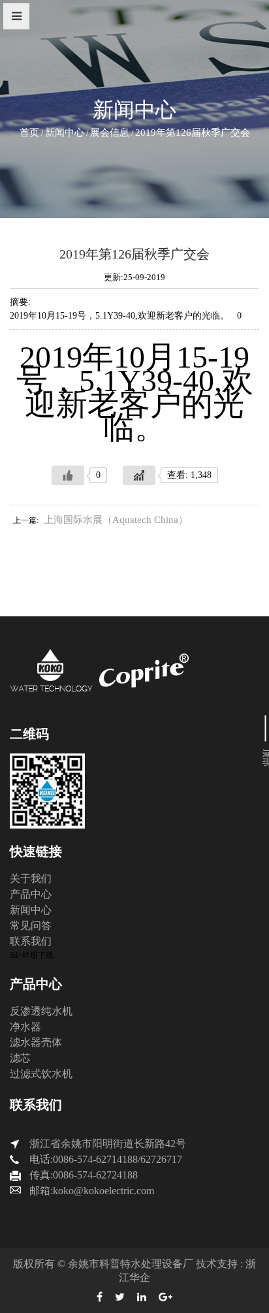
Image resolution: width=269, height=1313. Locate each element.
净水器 (25, 1026)
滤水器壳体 (36, 1042)
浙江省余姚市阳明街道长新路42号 (107, 1143)
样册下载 (38, 955)
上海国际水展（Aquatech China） (116, 519)
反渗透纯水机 (41, 1011)
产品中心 (31, 894)
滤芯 (20, 1058)
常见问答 (31, 925)
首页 (29, 132)
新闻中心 (64, 132)
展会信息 (109, 132)
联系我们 (31, 941)
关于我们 (31, 878)
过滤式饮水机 (41, 1073)
